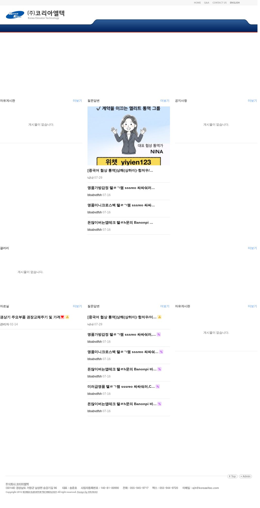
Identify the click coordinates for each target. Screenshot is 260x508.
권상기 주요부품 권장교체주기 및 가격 (30, 317)
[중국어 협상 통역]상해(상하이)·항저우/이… (122, 317)
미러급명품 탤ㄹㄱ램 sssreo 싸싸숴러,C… (121, 386)
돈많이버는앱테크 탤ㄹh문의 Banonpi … (120, 222)
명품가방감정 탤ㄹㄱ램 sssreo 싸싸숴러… (121, 188)
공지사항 (181, 100)
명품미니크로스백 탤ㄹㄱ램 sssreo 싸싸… (121, 205)
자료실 (4, 306)
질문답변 (94, 100)
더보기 (77, 100)
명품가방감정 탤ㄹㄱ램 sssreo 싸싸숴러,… (122, 334)
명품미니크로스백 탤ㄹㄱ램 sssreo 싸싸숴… (123, 352)
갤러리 (4, 248)
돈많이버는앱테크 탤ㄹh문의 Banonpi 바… (122, 369)
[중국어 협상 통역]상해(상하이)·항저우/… (120, 170)
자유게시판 (7, 100)
